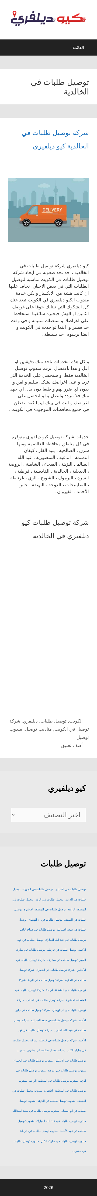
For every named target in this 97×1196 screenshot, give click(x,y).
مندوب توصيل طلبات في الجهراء (33, 1060)
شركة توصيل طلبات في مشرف (46, 1050)
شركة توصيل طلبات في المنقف (45, 1000)
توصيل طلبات (53, 721)
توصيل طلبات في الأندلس (70, 889)
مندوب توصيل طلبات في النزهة (56, 1101)
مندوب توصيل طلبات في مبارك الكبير (63, 1141)
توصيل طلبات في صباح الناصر (37, 929)
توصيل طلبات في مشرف (62, 960)
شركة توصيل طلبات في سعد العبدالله (54, 1020)
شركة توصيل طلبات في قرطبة (58, 1040)
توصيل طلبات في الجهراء (37, 889)
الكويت (76, 721)
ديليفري (30, 721)
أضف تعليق (72, 745)
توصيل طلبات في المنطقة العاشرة (45, 909)
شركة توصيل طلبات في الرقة (45, 980)
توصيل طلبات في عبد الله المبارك (65, 940)
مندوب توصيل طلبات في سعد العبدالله (35, 1111)
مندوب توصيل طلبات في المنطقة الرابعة (53, 1080)
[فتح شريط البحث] (9, 48)
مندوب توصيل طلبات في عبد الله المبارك (61, 1121)
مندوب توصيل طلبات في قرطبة (39, 1131)
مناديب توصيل (38, 729)
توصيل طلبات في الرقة (49, 899)
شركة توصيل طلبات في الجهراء (55, 970)
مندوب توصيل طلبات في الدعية (67, 1070)
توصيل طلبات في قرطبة (62, 949)
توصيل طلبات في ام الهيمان (45, 919)
